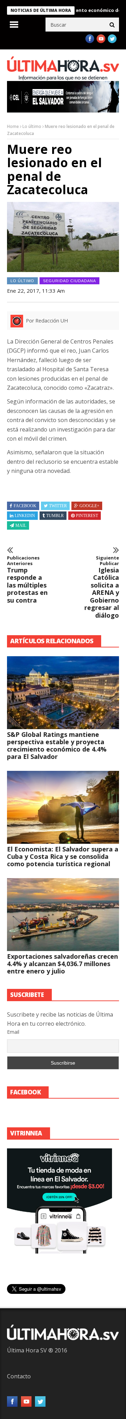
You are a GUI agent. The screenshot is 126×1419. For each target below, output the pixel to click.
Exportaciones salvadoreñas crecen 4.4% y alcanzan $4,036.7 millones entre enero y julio (62, 963)
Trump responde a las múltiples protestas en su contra (27, 579)
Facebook (25, 505)
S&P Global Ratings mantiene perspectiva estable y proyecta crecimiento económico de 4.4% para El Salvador (56, 745)
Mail (20, 525)
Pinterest (87, 515)
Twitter (58, 505)
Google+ (89, 505)
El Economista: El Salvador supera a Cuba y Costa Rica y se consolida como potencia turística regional (62, 856)
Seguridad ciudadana (69, 281)
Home (13, 126)
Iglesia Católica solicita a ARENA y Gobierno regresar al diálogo (101, 587)
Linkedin (25, 515)
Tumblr (55, 515)
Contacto (19, 1376)
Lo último (31, 126)
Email (13, 1031)
